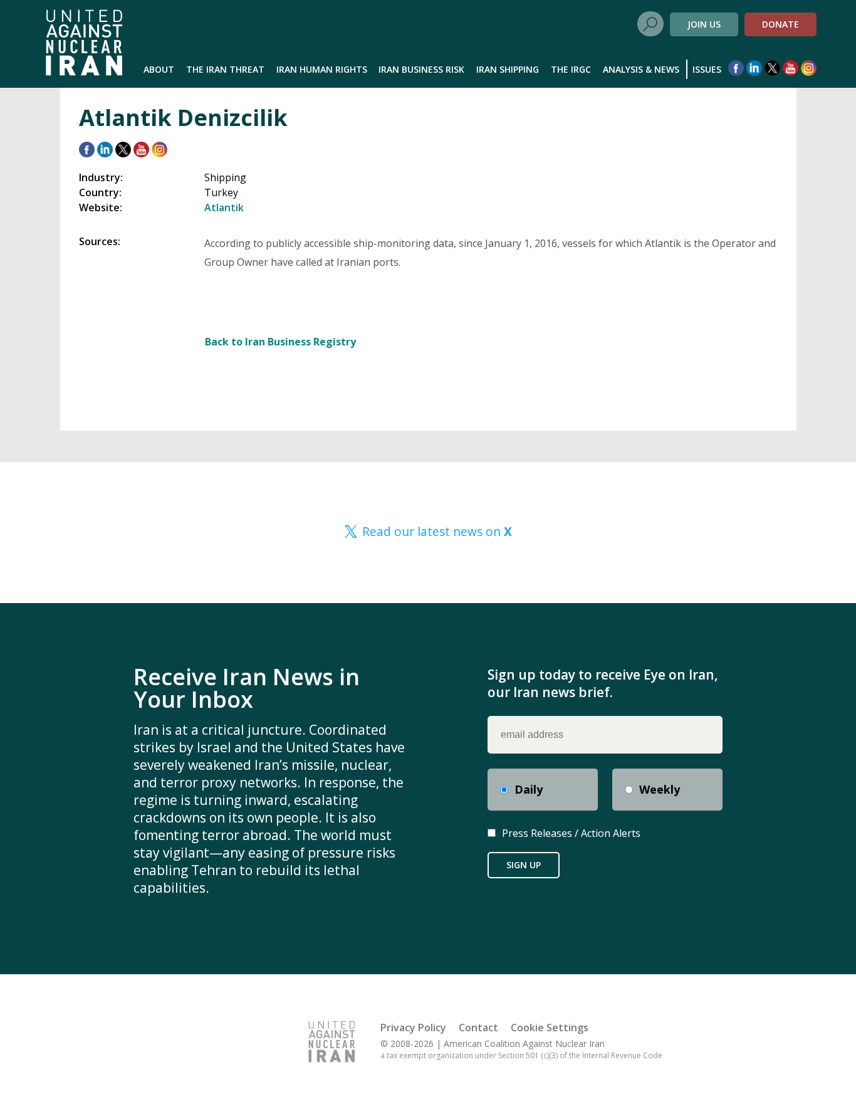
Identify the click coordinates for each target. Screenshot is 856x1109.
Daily (528, 789)
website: (100, 207)
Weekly (659, 789)
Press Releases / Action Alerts (571, 833)
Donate (780, 24)
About (159, 69)
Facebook (736, 68)
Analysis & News (641, 69)
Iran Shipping (507, 69)
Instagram (809, 68)
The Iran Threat (225, 69)
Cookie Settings (549, 1027)
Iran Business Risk (421, 69)
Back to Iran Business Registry (280, 342)
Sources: (99, 241)
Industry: (101, 177)
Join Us (704, 24)
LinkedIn (754, 68)
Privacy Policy (413, 1027)
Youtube (790, 68)
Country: (100, 192)
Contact (478, 1027)
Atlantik (224, 207)
